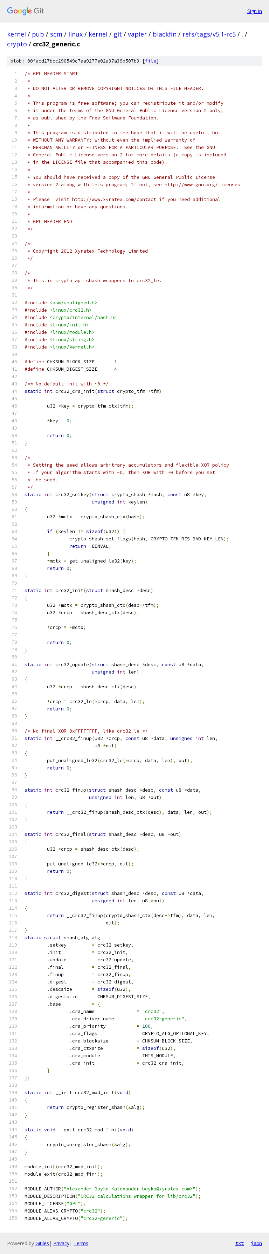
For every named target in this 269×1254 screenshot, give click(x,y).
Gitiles (42, 1243)
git (117, 34)
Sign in (254, 11)
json (256, 1243)
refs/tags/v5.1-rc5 (209, 34)
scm (56, 34)
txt (239, 1243)
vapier (137, 34)
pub (38, 34)
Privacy (61, 1243)
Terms (81, 1243)
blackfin (165, 34)
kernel (16, 34)
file (150, 61)
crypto (17, 44)
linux (75, 34)
